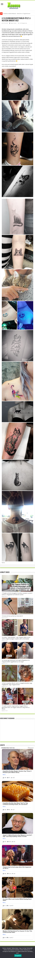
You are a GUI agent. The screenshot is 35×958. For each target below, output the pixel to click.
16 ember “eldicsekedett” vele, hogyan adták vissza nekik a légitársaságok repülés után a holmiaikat (16, 638)
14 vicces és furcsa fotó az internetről (12, 616)
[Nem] (33, 952)
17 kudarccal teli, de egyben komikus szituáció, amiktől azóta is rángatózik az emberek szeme (17, 593)
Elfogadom (18, 955)
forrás (3, 562)
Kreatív (15, 23)
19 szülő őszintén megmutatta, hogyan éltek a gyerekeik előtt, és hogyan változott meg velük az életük (15, 707)
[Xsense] (17, 5)
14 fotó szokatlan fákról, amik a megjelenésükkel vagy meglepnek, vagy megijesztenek (17, 683)
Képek (12, 23)
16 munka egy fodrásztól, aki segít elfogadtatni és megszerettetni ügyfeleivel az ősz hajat (16, 661)
